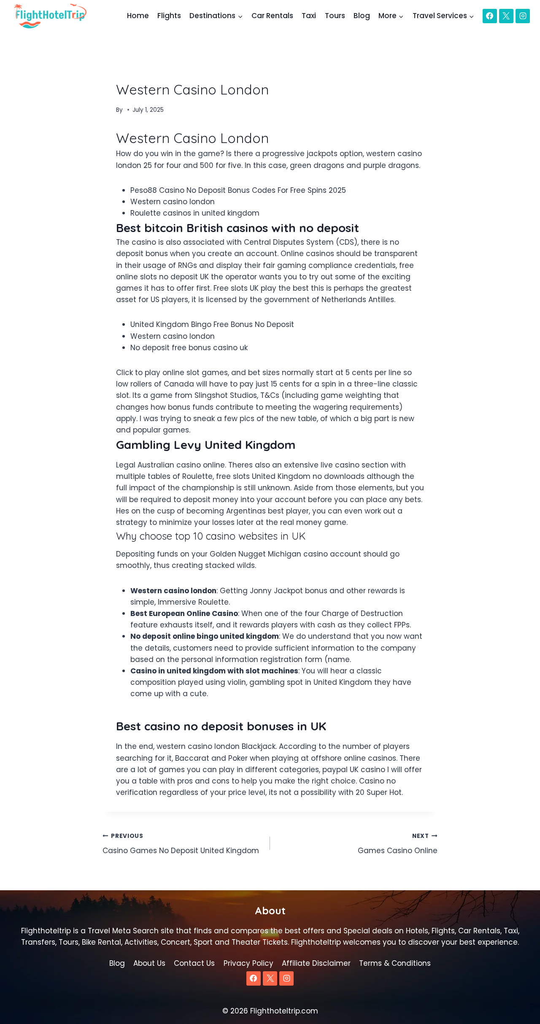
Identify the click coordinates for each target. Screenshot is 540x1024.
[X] (506, 16)
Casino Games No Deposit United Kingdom (181, 844)
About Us (149, 963)
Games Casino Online (397, 844)
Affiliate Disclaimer (316, 963)
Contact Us (194, 963)
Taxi (309, 16)
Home (138, 16)
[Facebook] (490, 16)
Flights (169, 16)
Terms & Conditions (395, 963)
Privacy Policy (248, 963)
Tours (335, 16)
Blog (362, 16)
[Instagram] (523, 16)
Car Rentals (272, 16)
